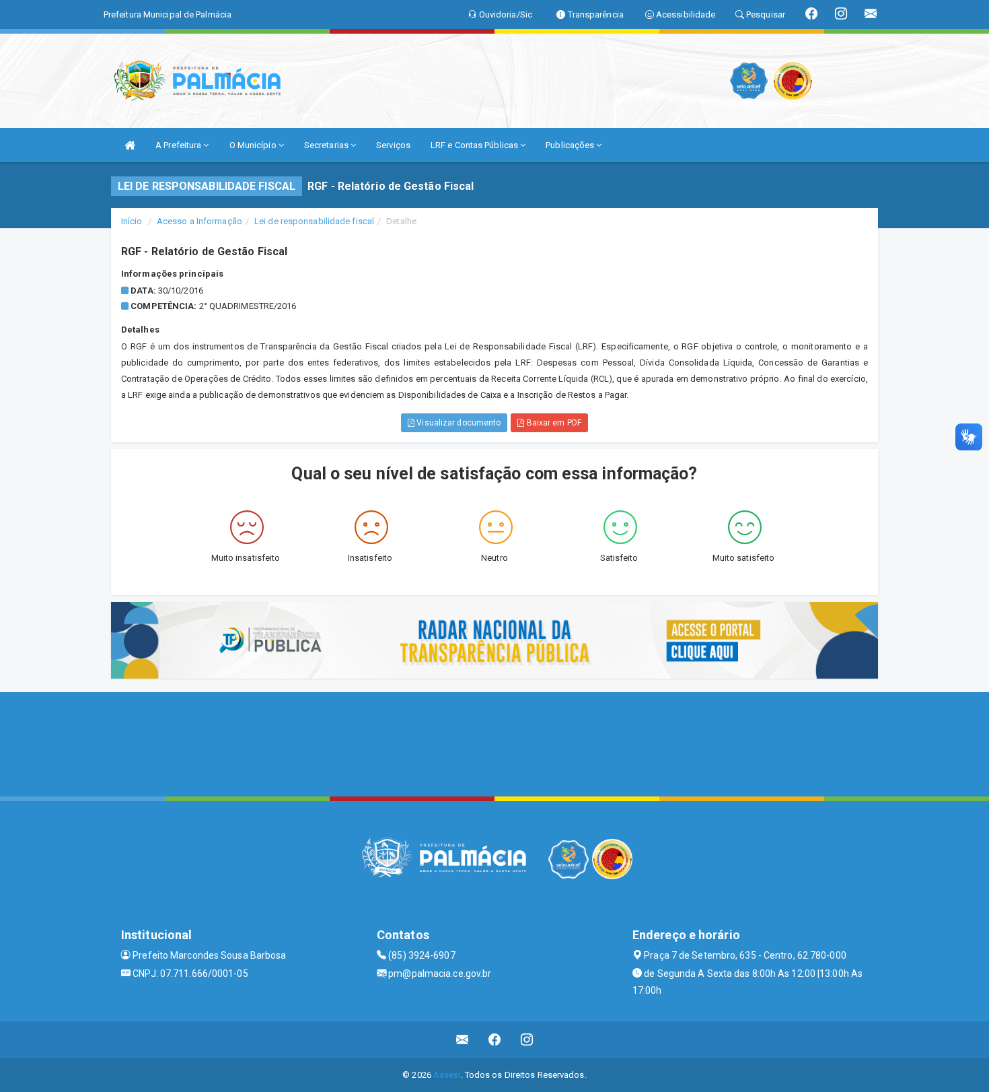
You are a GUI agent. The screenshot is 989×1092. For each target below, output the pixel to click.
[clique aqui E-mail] (462, 1040)
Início (132, 221)
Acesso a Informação (199, 221)
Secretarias (327, 145)
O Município (254, 145)
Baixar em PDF (552, 423)
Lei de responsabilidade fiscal (314, 221)
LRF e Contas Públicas (475, 145)
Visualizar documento (457, 423)
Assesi (447, 1075)
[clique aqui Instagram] (527, 1040)
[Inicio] (130, 145)
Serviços (393, 145)
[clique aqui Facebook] (495, 1040)
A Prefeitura (179, 145)
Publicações (571, 145)
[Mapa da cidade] (494, 742)
